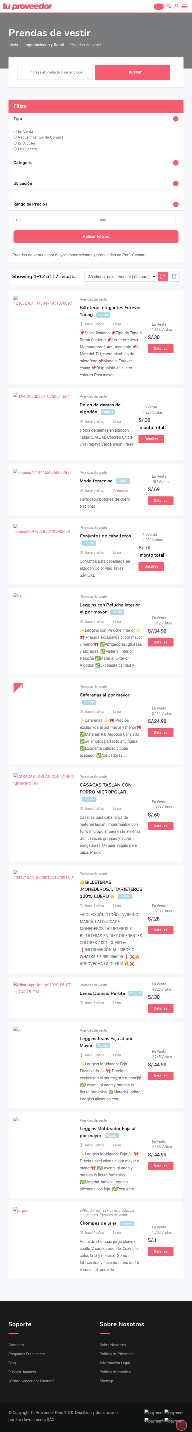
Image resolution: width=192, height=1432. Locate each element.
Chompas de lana (98, 1223)
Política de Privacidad (117, 1354)
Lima (117, 324)
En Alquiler (26, 143)
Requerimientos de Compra (40, 137)
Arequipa (120, 490)
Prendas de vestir (93, 299)
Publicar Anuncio (22, 1372)
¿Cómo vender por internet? (31, 1381)
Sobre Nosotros (113, 1345)
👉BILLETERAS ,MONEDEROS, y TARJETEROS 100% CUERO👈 (111, 889)
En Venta (25, 131)
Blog (12, 1363)
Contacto (16, 1345)
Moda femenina (96, 481)
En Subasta (27, 149)
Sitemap (106, 1381)
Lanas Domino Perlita (102, 993)
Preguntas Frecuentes (26, 1354)
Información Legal (115, 1363)
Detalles (161, 349)
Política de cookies (115, 1372)
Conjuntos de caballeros (105, 536)
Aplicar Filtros (96, 236)
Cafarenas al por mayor (105, 695)
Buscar (135, 72)
